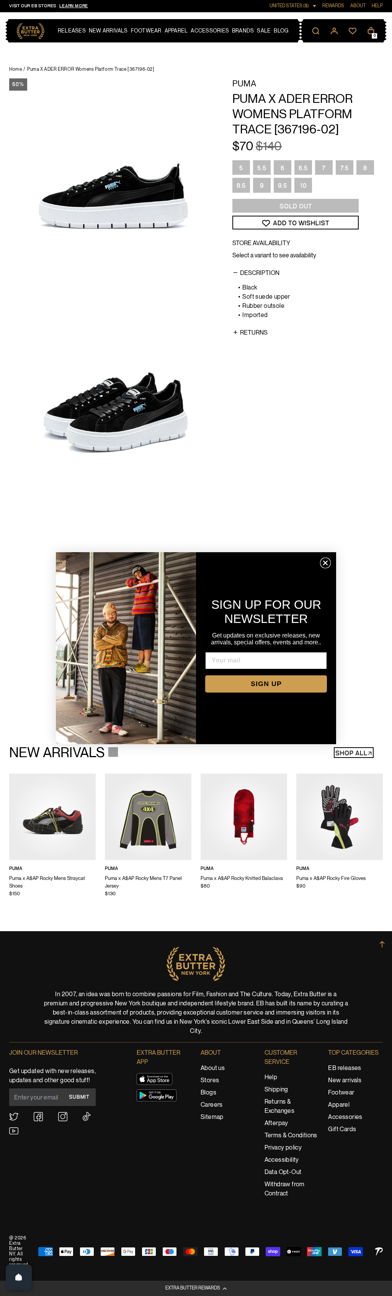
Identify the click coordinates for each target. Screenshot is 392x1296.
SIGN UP (266, 684)
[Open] (19, 1277)
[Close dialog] (325, 563)
